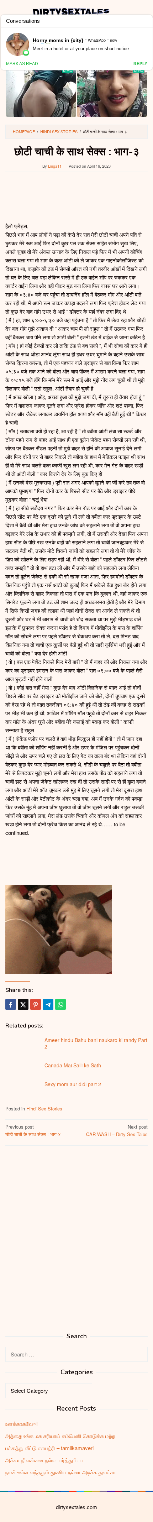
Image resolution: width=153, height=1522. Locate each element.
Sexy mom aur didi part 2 (72, 1084)
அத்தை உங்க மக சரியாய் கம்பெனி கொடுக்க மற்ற (60, 1435)
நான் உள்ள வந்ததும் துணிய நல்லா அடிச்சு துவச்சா (60, 1472)
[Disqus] (76, 1242)
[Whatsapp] (60, 1004)
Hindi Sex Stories (44, 1108)
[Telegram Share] (48, 1004)
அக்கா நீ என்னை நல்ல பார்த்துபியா (44, 1460)
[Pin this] (35, 1004)
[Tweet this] (23, 1004)
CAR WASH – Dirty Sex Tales (117, 1130)
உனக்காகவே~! (21, 1423)
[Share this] (10, 1004)
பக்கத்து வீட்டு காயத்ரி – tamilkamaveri (49, 1448)
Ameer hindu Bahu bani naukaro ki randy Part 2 (95, 1043)
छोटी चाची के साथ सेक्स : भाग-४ (32, 1130)
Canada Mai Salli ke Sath (72, 1065)
